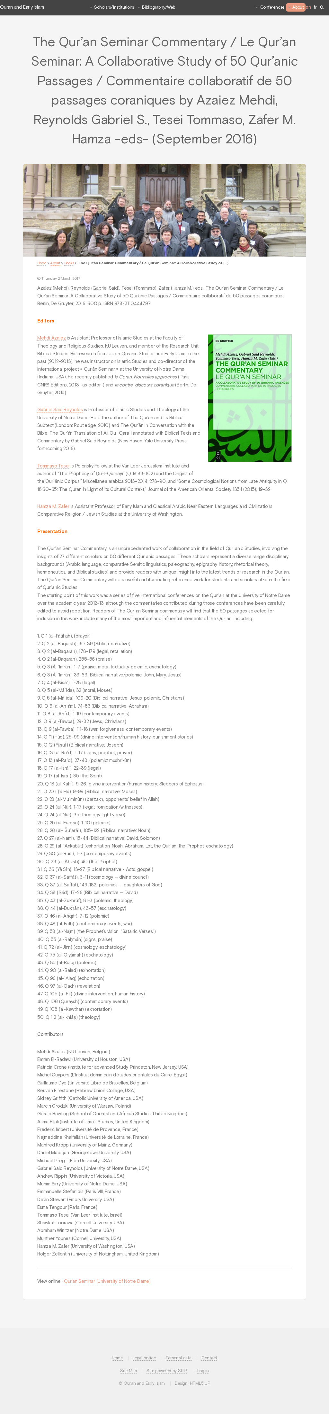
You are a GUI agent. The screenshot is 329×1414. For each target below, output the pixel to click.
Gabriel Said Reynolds (60, 410)
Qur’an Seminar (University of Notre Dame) (107, 1281)
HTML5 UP (200, 1384)
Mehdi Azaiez (51, 338)
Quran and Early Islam (22, 7)
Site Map (128, 1371)
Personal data (178, 1358)
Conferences (272, 7)
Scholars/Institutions (114, 7)
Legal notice (144, 1358)
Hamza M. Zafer (53, 506)
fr (315, 7)
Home (41, 263)
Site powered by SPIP (167, 1371)
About (298, 7)
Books (69, 263)
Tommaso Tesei (53, 466)
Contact (209, 1358)
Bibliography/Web (158, 7)
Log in (203, 1371)
